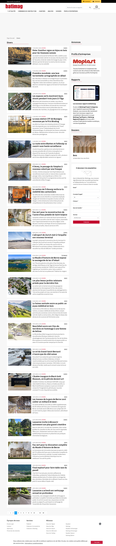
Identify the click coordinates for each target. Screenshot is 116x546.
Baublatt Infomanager (72, 528)
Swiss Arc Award (50, 528)
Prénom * (75, 201)
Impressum (10, 528)
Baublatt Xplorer (70, 533)
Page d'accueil (10, 38)
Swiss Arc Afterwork (51, 531)
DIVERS (44, 48)
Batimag (68, 526)
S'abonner (97, 1)
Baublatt (68, 524)
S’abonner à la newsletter (33, 526)
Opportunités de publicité (13, 1)
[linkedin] (100, 524)
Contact (9, 526)
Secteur (75, 214)
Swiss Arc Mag (50, 526)
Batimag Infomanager (71, 531)
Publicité (28, 524)
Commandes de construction (27, 11)
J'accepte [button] (96, 542)
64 (43, 513)
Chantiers (42, 11)
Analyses (50, 11)
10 (34, 513)
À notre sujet (10, 524)
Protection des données (13, 531)
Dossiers (58, 11)
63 (40, 513)
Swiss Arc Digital (50, 524)
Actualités (12, 11)
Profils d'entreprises (71, 11)
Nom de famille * (77, 208)
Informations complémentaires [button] (34, 543)
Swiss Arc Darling (50, 533)
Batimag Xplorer (70, 535)
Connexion (87, 1)
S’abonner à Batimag (31, 528)
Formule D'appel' (78, 194)
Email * (75, 187)
